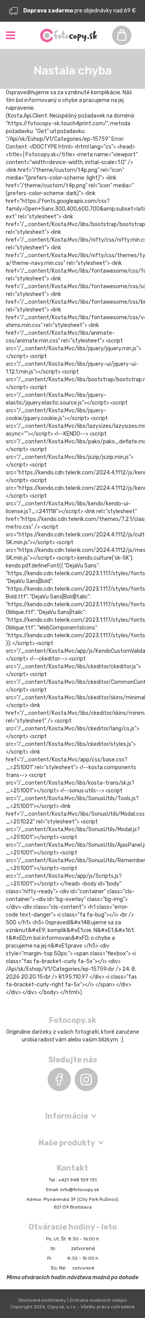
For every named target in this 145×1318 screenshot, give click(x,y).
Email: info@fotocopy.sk (72, 1189)
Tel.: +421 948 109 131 (73, 1180)
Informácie (66, 1116)
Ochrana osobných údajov (98, 1300)
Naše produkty (67, 1142)
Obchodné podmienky (42, 1300)
